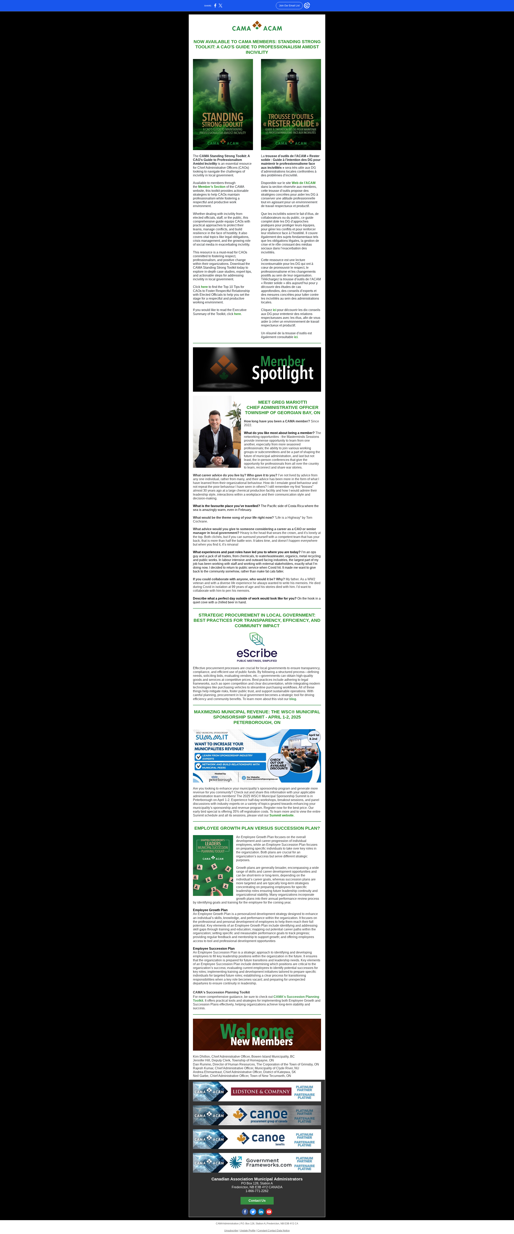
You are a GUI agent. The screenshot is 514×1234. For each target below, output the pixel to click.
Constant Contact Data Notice (273, 1230)
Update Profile (248, 1230)
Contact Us (257, 1200)
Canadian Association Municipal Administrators (257, 1179)
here (204, 287)
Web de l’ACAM (303, 183)
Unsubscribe (231, 1230)
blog (292, 699)
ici (274, 310)
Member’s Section (211, 186)
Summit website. (281, 815)
